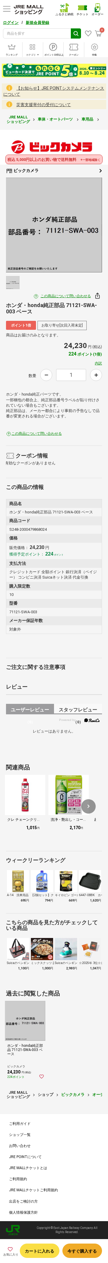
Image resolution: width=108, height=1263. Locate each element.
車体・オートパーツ (56, 119)
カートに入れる (39, 1251)
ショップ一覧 (20, 1135)
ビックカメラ (26, 170)
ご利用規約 (18, 1179)
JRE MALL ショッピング (18, 119)
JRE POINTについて (25, 1157)
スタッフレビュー (78, 710)
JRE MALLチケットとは (28, 1168)
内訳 (98, 363)
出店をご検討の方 (23, 1201)
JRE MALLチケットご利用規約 (33, 1190)
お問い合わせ (20, 1146)
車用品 (88, 119)
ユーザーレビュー (30, 710)
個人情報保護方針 (23, 1212)
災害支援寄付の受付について (43, 104)
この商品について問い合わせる (65, 296)
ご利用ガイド (20, 1124)
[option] (54, 225)
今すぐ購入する (82, 1251)
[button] (88, 806)
